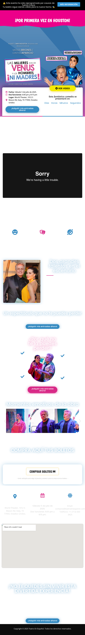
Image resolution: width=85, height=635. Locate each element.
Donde (15, 502)
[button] (5, 421)
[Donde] (15, 496)
